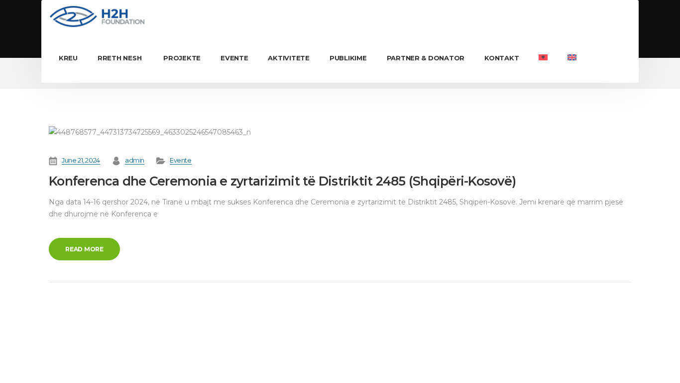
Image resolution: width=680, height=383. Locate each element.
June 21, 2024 (81, 160)
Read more (84, 249)
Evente (181, 160)
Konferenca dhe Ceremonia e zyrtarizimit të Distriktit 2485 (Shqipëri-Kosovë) (282, 181)
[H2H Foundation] (97, 16)
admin (134, 160)
